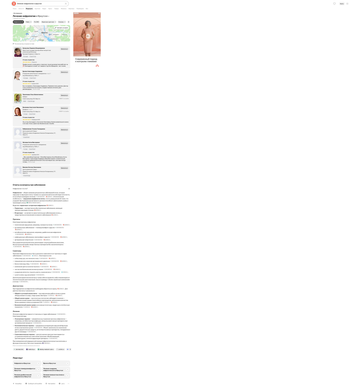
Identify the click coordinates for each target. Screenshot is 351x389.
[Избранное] (334, 4)
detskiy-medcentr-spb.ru (34, 202)
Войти (342, 3)
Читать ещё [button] (36, 89)
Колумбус (18, 383)
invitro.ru (35, 255)
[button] (24, 43)
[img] (27, 62)
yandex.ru (49, 196)
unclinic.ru (51, 295)
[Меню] (347, 3)
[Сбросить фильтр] (22, 22)
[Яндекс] (14, 4)
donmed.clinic (41, 196)
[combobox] (39, 3)
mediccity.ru (47, 343)
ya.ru (62, 383)
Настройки (51, 383)
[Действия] (70, 13)
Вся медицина (18, 13)
